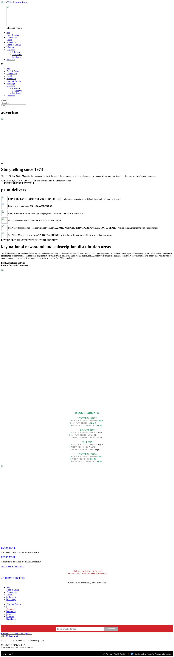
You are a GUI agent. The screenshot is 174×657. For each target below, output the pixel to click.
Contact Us (17, 54)
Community (12, 37)
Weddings (11, 47)
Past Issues (16, 57)
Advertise (16, 52)
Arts (8, 32)
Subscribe (11, 59)
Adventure (11, 42)
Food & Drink (13, 35)
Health (9, 40)
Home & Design (14, 45)
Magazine (11, 49)
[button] (87, 64)
